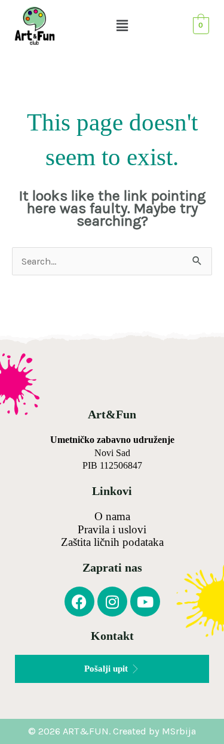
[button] (122, 25)
